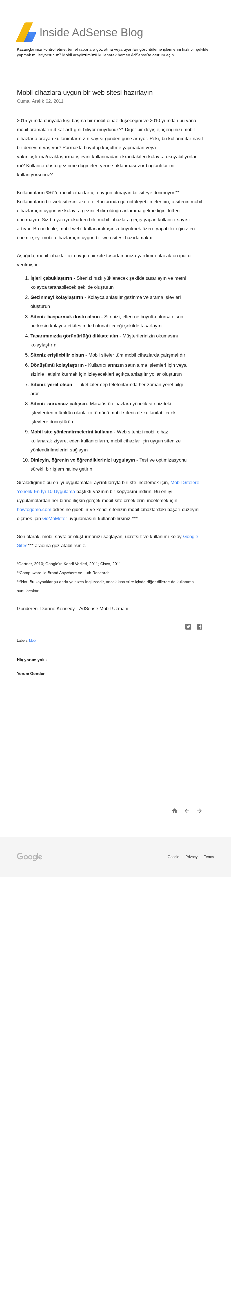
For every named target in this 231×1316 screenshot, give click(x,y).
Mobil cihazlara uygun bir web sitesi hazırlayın (85, 92)
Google (174, 857)
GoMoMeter (54, 518)
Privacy (192, 857)
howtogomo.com (34, 509)
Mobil (33, 641)
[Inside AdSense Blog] (91, 41)
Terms (209, 857)
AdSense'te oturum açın (152, 55)
